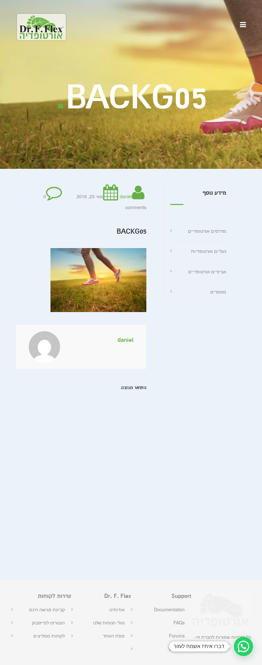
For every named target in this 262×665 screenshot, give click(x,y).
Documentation (169, 609)
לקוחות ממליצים (49, 635)
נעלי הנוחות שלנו (109, 622)
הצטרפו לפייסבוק (48, 622)
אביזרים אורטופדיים (207, 271)
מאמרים (218, 291)
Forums (177, 635)
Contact (177, 648)
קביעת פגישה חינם (47, 609)
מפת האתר (114, 635)
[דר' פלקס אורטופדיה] (41, 27)
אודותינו (117, 609)
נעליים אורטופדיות (208, 251)
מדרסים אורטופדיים (207, 231)
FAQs (179, 622)
